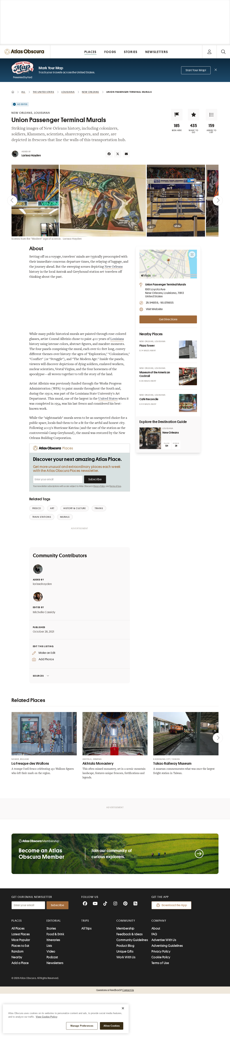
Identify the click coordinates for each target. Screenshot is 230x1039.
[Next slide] (218, 201)
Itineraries (53, 940)
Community (125, 920)
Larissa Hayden (31, 155)
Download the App (174, 905)
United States (108, 399)
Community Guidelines (132, 940)
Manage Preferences (81, 1025)
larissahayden (42, 584)
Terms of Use (115, 486)
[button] (177, 114)
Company (158, 920)
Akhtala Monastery (98, 763)
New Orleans (114, 267)
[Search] (223, 51)
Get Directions (168, 319)
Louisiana (117, 339)
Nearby (17, 957)
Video (51, 951)
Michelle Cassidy (44, 612)
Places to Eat (20, 945)
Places (17, 920)
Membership (125, 928)
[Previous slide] (12, 201)
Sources (38, 676)
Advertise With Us (163, 940)
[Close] (123, 1008)
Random (18, 951)
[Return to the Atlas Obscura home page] (25, 51)
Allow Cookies (112, 1025)
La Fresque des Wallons (30, 763)
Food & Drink (55, 934)
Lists (49, 945)
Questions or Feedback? (115, 990)
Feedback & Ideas (129, 934)
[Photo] (188, 349)
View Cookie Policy (46, 1016)
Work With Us (125, 957)
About (155, 928)
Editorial (54, 920)
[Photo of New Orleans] (150, 438)
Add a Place (20, 963)
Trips (85, 920)
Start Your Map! (196, 70)
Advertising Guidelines (167, 945)
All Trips (86, 928)
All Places (18, 928)
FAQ (154, 934)
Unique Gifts (124, 951)
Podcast (52, 957)
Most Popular (21, 940)
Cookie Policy (160, 957)
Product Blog (125, 945)
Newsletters (55, 963)
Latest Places (21, 934)
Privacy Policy (99, 486)
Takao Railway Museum (172, 763)
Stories (51, 928)
